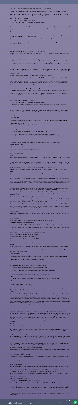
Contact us (57, 2)
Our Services (39, 2)
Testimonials (73, 2)
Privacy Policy (24, 402)
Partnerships (64, 2)
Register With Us (49, 2)
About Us (33, 2)
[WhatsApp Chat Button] (75, 402)
